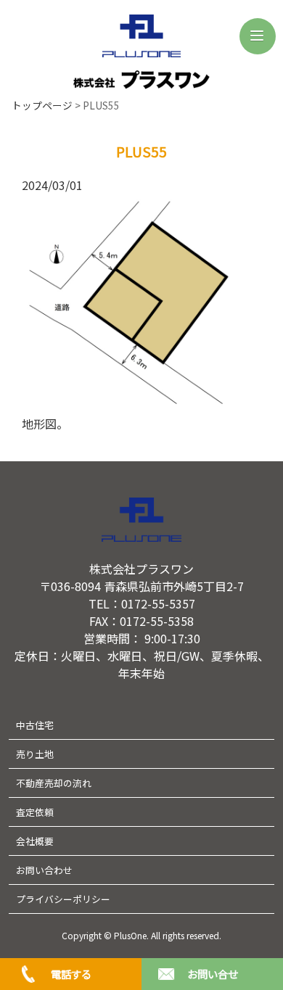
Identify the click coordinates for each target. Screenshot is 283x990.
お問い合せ (212, 973)
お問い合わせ (44, 870)
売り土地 (35, 754)
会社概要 (35, 841)
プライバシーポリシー (63, 899)
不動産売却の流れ (53, 783)
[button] (257, 36)
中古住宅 (35, 725)
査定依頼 (35, 812)
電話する (71, 973)
